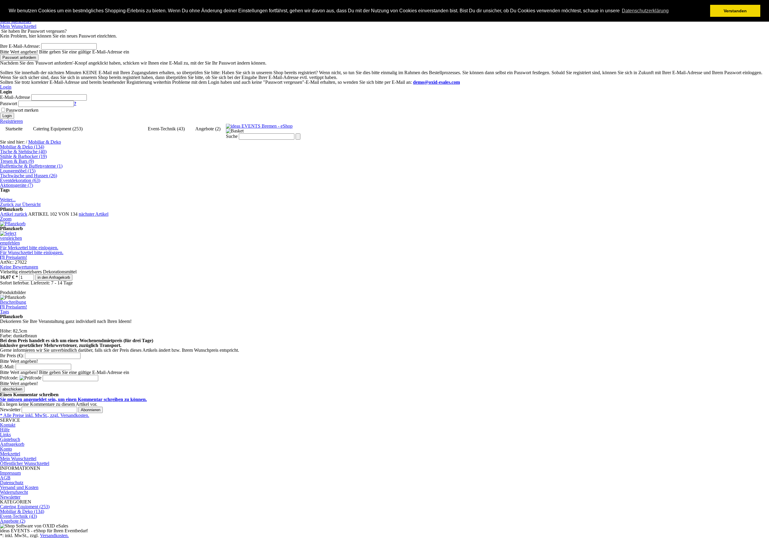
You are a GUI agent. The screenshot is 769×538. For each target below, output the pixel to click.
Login (5, 87)
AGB (5, 477)
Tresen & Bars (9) (17, 161)
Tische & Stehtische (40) (23, 151)
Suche (232, 136)
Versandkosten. (54, 535)
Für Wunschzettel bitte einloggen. (31, 252)
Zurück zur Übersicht (20, 204)
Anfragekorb (12, 444)
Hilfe (5, 429)
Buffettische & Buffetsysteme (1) (31, 166)
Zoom (5, 218)
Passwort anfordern (19, 57)
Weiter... (8, 199)
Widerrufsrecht (14, 492)
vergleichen (11, 238)
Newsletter (10, 409)
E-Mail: (7, 366)
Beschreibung (13, 302)
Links (5, 434)
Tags (4, 311)
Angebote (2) (207, 128)
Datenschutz (11, 482)
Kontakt (7, 424)
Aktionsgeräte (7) (16, 185)
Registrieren (11, 121)
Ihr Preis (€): (12, 355)
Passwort (8, 103)
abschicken (12, 389)
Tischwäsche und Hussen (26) (28, 175)
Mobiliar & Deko (44, 141)
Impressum (10, 473)
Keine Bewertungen (19, 266)
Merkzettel (10, 453)
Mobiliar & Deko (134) (115, 128)
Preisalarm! (13, 257)
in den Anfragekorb (54, 277)
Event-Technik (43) (166, 128)
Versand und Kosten (19, 487)
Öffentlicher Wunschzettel (24, 463)
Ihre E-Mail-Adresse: (20, 46)
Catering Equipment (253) (58, 128)
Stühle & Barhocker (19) (23, 156)
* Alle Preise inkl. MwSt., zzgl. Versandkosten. (44, 415)
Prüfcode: (9, 377)
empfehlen (10, 242)
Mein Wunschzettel (18, 458)
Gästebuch (10, 439)
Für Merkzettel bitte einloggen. (29, 247)
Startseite (14, 128)
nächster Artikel (93, 214)
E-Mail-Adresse (15, 97)
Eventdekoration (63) (20, 180)
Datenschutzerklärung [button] (645, 10)
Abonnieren (90, 410)
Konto (6, 448)
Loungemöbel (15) (17, 170)
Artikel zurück (13, 214)
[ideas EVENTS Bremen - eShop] (259, 126)
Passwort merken (22, 110)
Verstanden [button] (735, 10)
